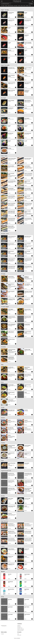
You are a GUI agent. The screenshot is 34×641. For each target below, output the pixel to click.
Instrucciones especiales (22, 318)
